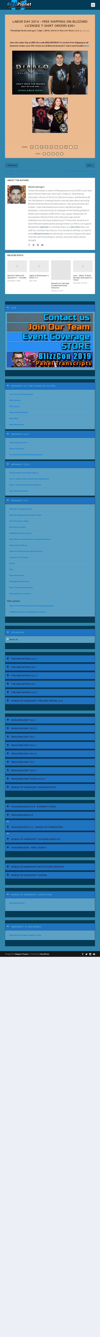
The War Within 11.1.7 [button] (24, 675)
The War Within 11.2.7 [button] (24, 659)
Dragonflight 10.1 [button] (23, 762)
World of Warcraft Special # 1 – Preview (16, 276)
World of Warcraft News (62, 30)
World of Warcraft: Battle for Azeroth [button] (37, 867)
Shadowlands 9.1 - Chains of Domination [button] (37, 827)
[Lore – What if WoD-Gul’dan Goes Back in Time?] (83, 266)
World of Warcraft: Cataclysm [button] (31, 894)
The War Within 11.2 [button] (23, 667)
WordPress (44, 954)
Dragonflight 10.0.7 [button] (24, 770)
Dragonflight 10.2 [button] (23, 737)
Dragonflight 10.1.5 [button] (24, 753)
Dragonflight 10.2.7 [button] (24, 720)
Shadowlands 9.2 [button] (22, 815)
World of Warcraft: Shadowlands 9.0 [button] (35, 839)
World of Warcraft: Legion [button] (29, 875)
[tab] (50, 308)
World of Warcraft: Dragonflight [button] (33, 787)
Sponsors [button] (17, 632)
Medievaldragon (28, 30)
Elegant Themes (21, 954)
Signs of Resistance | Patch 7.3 (39, 276)
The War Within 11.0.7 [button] (24, 692)
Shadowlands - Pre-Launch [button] (28, 847)
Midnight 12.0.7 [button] (20, 434)
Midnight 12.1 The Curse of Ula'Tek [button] (33, 386)
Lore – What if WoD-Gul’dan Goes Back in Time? (82, 277)
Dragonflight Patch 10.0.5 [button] (28, 779)
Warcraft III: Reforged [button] (26, 927)
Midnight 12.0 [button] (19, 500)
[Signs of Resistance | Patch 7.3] (39, 266)
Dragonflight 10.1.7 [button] (24, 745)
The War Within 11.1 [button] (23, 684)
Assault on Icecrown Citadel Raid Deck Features (60, 285)
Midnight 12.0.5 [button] (20, 464)
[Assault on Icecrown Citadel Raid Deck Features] (61, 270)
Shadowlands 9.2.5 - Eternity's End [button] (33, 806)
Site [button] (13, 308)
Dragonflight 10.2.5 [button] (24, 728)
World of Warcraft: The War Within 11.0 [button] (36, 701)
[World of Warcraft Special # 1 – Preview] (17, 266)
